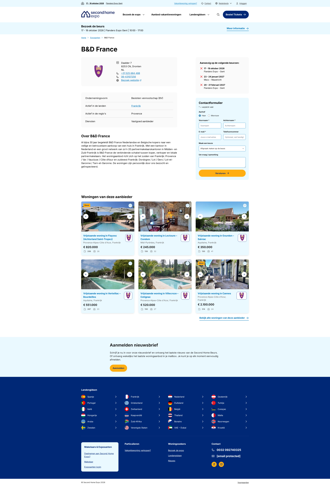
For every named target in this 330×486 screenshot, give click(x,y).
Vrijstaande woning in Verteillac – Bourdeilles (102, 295)
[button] (223, 3)
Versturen (220, 173)
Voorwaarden (243, 482)
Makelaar (88, 461)
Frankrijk (136, 106)
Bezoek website (130, 80)
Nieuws (171, 460)
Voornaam (204, 120)
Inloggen (243, 3)
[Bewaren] (130, 205)
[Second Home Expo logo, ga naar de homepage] (98, 14)
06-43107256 (128, 76)
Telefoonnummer (231, 132)
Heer (204, 115)
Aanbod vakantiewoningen (166, 14)
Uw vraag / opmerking (208, 155)
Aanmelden (118, 368)
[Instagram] (221, 464)
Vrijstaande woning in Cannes (214, 293)
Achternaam (229, 120)
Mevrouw (215, 115)
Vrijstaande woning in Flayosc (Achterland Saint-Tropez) (100, 237)
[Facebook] (214, 464)
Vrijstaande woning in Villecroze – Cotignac (159, 295)
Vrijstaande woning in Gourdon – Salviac (216, 237)
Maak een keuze (206, 143)
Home (83, 38)
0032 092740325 (229, 450)
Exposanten (95, 38)
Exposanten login (92, 467)
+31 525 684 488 (130, 73)
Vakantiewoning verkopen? (185, 3)
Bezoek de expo (131, 14)
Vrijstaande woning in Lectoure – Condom (159, 237)
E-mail (202, 132)
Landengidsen (197, 14)
